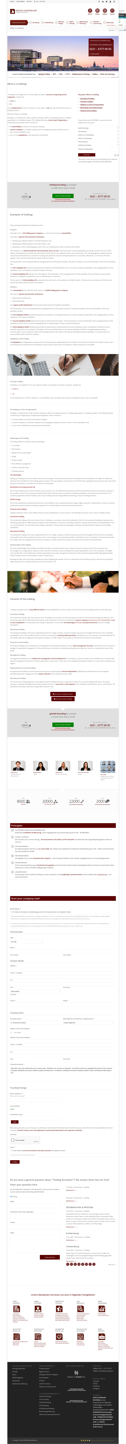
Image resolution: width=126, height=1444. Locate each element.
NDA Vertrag (16, 1344)
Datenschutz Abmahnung (40, 1344)
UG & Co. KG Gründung (85, 138)
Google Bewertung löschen (61, 1313)
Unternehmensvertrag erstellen (20, 1341)
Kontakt (29, 1)
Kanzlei (12, 1)
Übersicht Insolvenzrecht (47, 1387)
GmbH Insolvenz (44, 1384)
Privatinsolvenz (44, 1369)
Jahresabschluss (80, 1343)
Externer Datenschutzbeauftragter (40, 1342)
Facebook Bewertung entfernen (62, 1318)
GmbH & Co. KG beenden (104, 1346)
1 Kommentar (78, 1211)
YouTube (96, 1381)
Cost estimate (14, 1106)
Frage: (12, 1233)
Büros (14, 1375)
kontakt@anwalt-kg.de (105, 1371)
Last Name (67, 955)
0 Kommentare (78, 1187)
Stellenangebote (17, 1378)
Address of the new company (20, 1029)
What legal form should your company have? (78, 1019)
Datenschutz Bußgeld (39, 1346)
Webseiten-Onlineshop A (82, 1313)
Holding (87, 1187)
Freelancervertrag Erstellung (62, 1343)
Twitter (95, 1384)
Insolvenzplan (44, 1378)
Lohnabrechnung (80, 1344)
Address (13, 966)
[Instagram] (114, 1)
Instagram (96, 1388)
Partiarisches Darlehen (103, 1315)
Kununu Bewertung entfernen (62, 1317)
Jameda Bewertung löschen (61, 1315)
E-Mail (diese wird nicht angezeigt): (21, 1212)
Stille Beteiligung (102, 1313)
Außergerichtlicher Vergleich (48, 1375)
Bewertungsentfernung (47, 1411)
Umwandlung (72, 1246)
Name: (12, 1201)
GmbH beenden (101, 1343)
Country (13, 994)
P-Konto (42, 1381)
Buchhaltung (79, 1341)
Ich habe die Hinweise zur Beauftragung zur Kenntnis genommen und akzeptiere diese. (42, 912)
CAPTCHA (13, 1134)
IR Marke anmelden (38, 1317)
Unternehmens (102, 874)
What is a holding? (17, 28)
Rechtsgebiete (21, 1)
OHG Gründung (82, 142)
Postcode (66, 987)
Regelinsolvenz (44, 1372)
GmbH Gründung (83, 128)
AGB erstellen (16, 1343)
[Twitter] (106, 1)
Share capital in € (16, 1094)
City (11, 987)
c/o (11, 980)
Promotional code (16, 1114)
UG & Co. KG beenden (103, 1344)
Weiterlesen (71, 1190)
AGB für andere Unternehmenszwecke (82, 1319)
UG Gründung (82, 131)
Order (13, 1147)
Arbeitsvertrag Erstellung (61, 1341)
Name (13, 948)
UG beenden (101, 1341)
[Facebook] (99, 1)
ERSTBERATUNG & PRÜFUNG (79, 1207)
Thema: (12, 1222)
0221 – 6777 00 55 (40, 1)
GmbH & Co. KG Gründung (86, 135)
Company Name (16, 1019)
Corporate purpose (17, 1064)
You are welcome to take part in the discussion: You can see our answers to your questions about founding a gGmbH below (34, 1190)
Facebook (96, 1386)
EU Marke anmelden (39, 1315)
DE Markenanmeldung (46, 1408)
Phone (13, 1001)
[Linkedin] (103, 1)
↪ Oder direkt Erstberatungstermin (99, 56)
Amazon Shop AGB (81, 1315)
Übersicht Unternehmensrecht (49, 1414)
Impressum (16, 1381)
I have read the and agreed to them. (39, 1150)
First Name (14, 955)
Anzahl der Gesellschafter (85, 149)
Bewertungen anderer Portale (62, 1320)
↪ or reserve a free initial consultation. (63, 201)
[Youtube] (110, 1)
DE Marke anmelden (39, 1313)
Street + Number (16, 973)
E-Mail (66, 1001)
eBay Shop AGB (80, 1317)
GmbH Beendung (45, 1402)
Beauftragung (15, 909)
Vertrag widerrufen (18, 1369)
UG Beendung (44, 1405)
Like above (17, 1032)
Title (12, 938)
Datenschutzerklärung (19, 1384)
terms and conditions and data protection (37, 1150)
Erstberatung (72, 1233)
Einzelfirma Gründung (84, 145)
